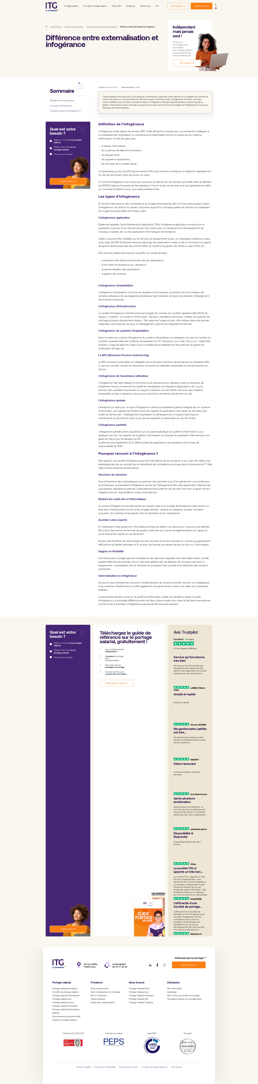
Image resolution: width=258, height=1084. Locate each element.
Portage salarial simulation (64, 988)
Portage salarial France (63, 1002)
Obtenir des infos (65, 148)
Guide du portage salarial (64, 1020)
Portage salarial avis (61, 999)
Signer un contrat (68, 141)
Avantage (172, 992)
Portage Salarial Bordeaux (141, 995)
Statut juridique (98, 999)
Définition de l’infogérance (62, 100)
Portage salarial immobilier (65, 1006)
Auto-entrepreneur (100, 988)
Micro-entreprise (99, 995)
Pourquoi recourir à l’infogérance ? (65, 111)
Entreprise (130, 6)
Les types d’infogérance (61, 105)
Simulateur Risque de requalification (184, 999)
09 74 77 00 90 (119, 967)
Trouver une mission (63, 154)
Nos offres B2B (174, 988)
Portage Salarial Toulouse (141, 1002)
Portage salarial (71, 6)
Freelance (97, 982)
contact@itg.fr (119, 964)
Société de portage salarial (65, 992)
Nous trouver (137, 982)
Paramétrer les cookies (128, 1067)
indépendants (108, 1002)
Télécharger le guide (115, 683)
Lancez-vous (67, 181)
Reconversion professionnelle (66, 1016)
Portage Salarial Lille (138, 999)
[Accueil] (46, 26)
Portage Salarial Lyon (139, 992)
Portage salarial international (65, 995)
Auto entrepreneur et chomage (106, 992)
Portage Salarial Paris (139, 988)
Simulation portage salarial (95, 6)
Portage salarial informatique (66, 1009)
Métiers (56, 1013)
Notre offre (116, 6)
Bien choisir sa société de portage (183, 995)
